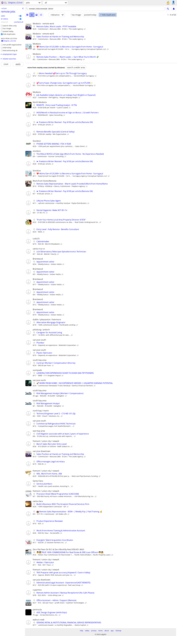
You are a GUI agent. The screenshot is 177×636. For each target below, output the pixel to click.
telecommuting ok (10, 50)
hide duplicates (9, 34)
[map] (41, 15)
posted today (8, 31)
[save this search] (173, 9)
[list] (27, 15)
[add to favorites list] (34, 26)
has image (7, 28)
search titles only (10, 26)
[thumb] (32, 15)
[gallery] (36, 15)
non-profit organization (12, 45)
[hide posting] (85, 29)
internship (7, 47)
